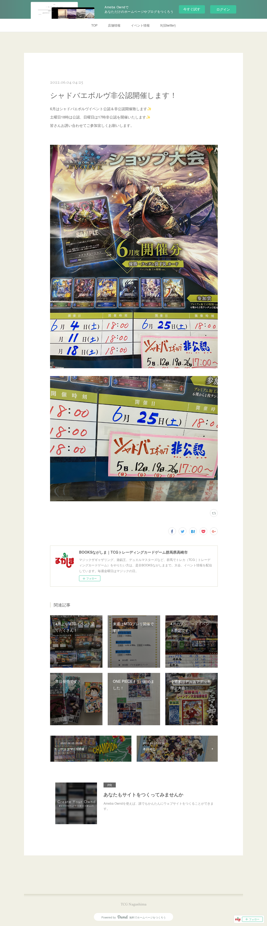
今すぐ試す (191, 9)
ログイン (223, 9)
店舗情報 (114, 25)
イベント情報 (140, 25)
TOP (94, 25)
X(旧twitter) (168, 25)
